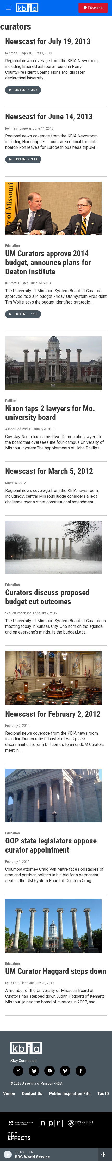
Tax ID (103, 1093)
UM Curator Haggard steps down (56, 971)
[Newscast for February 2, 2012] (53, 677)
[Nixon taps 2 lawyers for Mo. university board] (53, 363)
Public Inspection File (70, 1093)
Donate (95, 7)
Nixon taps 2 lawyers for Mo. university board (50, 413)
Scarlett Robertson (18, 613)
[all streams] (105, 1154)
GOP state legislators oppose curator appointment (51, 845)
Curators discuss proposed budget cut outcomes (47, 597)
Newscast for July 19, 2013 (47, 41)
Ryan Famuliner (16, 983)
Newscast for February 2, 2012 (53, 714)
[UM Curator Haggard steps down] (53, 926)
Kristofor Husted (17, 283)
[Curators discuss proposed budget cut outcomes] (53, 547)
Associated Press (17, 429)
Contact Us (32, 1093)
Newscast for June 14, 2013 (48, 116)
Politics (10, 401)
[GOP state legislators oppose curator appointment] (53, 795)
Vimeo (9, 1093)
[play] (8, 1154)
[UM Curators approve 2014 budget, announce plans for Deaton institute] (53, 208)
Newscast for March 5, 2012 (49, 471)
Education (12, 246)
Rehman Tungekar (18, 53)
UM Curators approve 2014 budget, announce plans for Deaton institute (48, 262)
